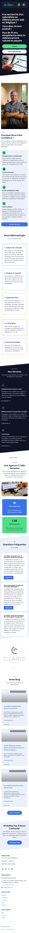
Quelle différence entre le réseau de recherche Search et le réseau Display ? (14, 748)
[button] (23, 4)
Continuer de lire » (8, 720)
